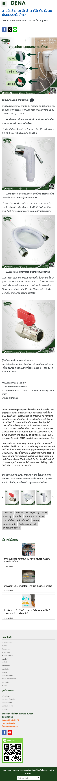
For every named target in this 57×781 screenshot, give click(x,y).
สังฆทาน (41, 443)
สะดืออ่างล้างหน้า (24, 412)
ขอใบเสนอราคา (7, 702)
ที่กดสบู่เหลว (47, 415)
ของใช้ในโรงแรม (9, 419)
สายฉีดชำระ (6, 666)
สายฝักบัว (37, 415)
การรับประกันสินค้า (8, 699)
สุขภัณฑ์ (5, 646)
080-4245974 (12, 720)
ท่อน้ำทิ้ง (4, 662)
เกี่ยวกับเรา (6, 696)
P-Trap (4, 672)
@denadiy (11, 723)
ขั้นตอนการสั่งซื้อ (7, 706)
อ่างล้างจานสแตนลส (23, 415)
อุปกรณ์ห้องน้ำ (28, 409)
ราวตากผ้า (5, 682)
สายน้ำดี (46, 409)
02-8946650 (12, 726)
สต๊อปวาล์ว (37, 412)
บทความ (5, 709)
